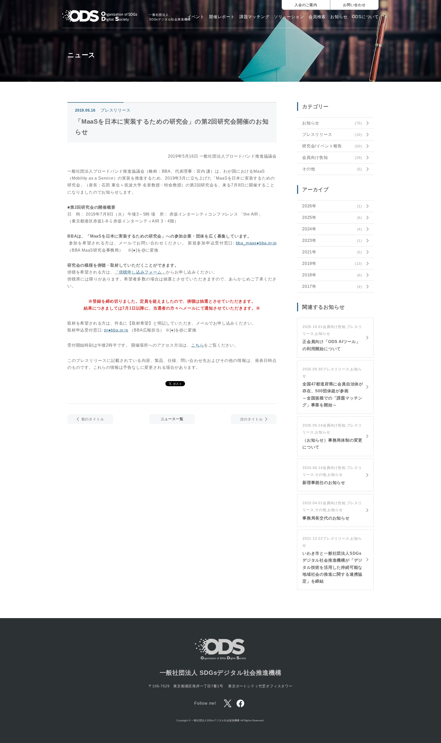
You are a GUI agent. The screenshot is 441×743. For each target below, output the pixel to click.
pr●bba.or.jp (116, 330)
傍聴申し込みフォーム (140, 272)
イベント (195, 17)
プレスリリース (116, 110)
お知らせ (338, 17)
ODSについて (365, 17)
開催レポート (222, 17)
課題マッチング (254, 17)
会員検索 (317, 17)
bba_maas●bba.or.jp (256, 243)
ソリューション (289, 17)
